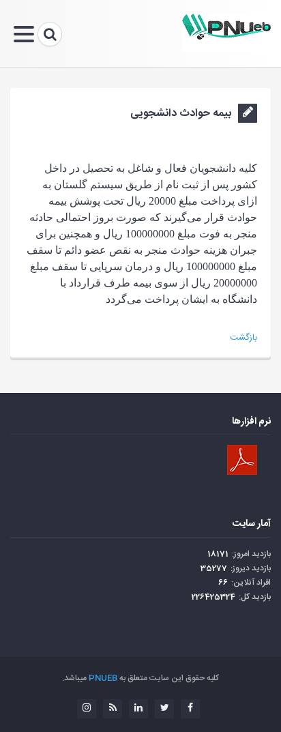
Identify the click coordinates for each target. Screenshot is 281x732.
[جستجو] (50, 34)
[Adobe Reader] (242, 460)
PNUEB (103, 678)
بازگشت (243, 337)
